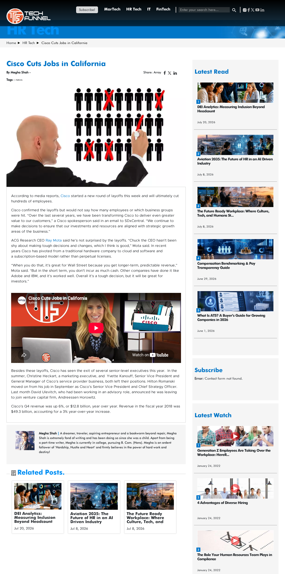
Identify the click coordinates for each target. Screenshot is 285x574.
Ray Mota (54, 240)
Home (11, 43)
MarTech (112, 9)
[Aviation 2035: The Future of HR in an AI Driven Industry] (94, 496)
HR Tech (133, 9)
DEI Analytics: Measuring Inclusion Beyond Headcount (34, 518)
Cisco (65, 196)
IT (149, 9)
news (19, 79)
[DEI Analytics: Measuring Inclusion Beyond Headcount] (38, 496)
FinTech (163, 9)
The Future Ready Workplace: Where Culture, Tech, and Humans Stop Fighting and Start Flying (149, 522)
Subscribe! (87, 10)
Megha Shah (48, 433)
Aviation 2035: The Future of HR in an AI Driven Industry (91, 518)
